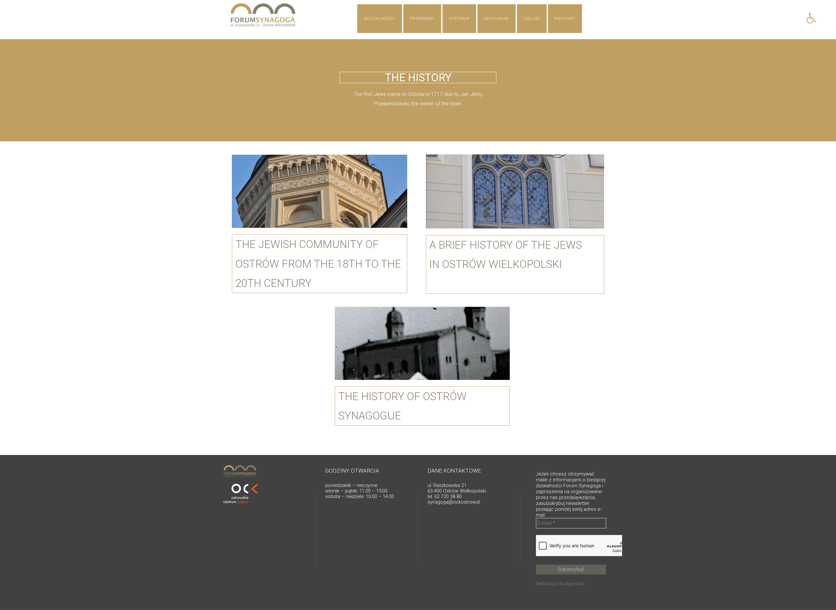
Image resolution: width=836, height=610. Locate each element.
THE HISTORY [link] (418, 77)
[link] (811, 18)
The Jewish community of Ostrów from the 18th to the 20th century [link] (318, 263)
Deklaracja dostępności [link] (560, 584)
